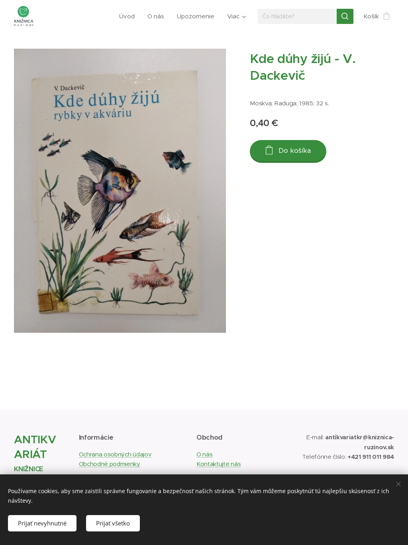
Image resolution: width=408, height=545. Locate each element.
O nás (204, 454)
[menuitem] (129, 16)
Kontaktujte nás (218, 464)
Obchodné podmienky (109, 464)
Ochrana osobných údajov (115, 454)
